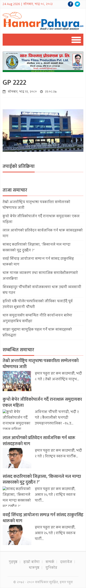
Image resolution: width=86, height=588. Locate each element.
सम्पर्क (50, 562)
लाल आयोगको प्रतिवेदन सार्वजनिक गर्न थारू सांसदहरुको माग (39, 441)
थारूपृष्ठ (34, 568)
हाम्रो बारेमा (31, 562)
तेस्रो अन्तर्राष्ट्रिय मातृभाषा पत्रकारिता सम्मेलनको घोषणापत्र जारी (41, 363)
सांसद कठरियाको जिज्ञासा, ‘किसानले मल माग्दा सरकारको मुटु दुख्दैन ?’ (42, 479)
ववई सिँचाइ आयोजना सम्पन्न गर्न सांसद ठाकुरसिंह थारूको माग (43, 518)
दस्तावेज (66, 562)
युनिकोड (51, 568)
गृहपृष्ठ (13, 562)
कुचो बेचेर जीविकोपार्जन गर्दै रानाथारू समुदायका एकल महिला (42, 402)
